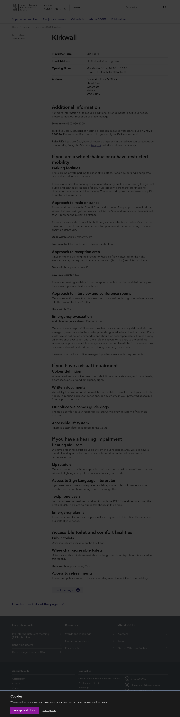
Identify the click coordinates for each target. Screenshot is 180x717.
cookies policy (99, 702)
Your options (49, 710)
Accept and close (24, 710)
